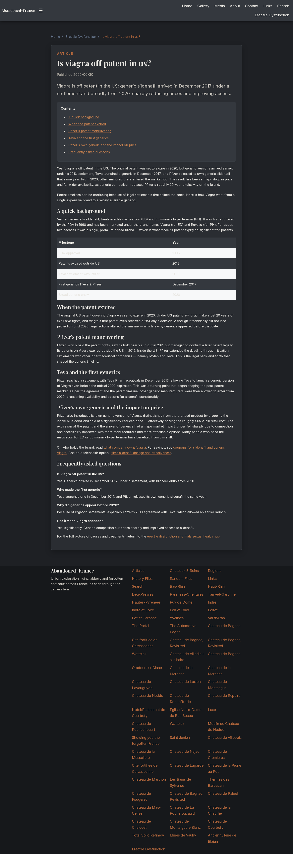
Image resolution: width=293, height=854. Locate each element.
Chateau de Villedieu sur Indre (187, 657)
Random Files (181, 578)
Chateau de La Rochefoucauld (182, 810)
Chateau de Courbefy (217, 824)
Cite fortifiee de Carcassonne (144, 643)
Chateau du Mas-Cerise (146, 810)
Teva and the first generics (88, 138)
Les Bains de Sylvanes (180, 782)
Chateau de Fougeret (141, 796)
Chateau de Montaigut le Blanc (185, 824)
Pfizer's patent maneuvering (89, 131)
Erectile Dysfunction (272, 15)
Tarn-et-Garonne (222, 594)
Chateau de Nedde (147, 695)
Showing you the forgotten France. (146, 740)
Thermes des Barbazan (218, 782)
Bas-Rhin (177, 586)
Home (187, 6)
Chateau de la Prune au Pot (224, 768)
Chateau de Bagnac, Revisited (186, 643)
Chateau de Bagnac (224, 626)
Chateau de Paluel (223, 793)
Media (219, 6)
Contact (251, 6)
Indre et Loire (143, 610)
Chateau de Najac (184, 751)
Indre (212, 602)
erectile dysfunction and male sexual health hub (183, 536)
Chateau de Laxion (185, 682)
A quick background (83, 117)
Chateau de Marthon (149, 779)
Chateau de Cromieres (217, 754)
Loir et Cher (179, 610)
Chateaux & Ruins (184, 571)
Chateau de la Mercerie (181, 671)
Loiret (212, 610)
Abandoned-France (18, 10)
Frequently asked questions (89, 152)
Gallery (203, 6)
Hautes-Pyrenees (146, 602)
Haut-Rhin (216, 586)
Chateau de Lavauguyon (142, 685)
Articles (138, 571)
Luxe (212, 710)
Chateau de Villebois (225, 737)
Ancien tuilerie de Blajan (222, 838)
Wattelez (139, 654)
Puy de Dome (181, 602)
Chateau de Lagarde (187, 765)
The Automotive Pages (183, 629)
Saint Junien (180, 737)
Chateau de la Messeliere (143, 754)
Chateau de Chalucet (141, 824)
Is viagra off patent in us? (121, 37)
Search (283, 6)
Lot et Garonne (144, 618)
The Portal (140, 626)
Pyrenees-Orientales (186, 594)
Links (267, 6)
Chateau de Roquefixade (180, 698)
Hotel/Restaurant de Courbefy (148, 713)
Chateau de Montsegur (217, 685)
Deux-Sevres (142, 594)
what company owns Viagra (125, 447)
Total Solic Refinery (148, 835)
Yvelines (177, 618)
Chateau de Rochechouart (143, 727)
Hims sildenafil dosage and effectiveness (141, 453)
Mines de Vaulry (183, 835)
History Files (142, 578)
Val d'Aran (216, 618)
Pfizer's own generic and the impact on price (102, 145)
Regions (214, 571)
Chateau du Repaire (224, 695)
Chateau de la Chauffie (219, 810)
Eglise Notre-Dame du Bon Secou (185, 713)
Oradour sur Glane (147, 668)
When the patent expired (87, 124)
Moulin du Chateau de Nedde (223, 727)
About (235, 6)
